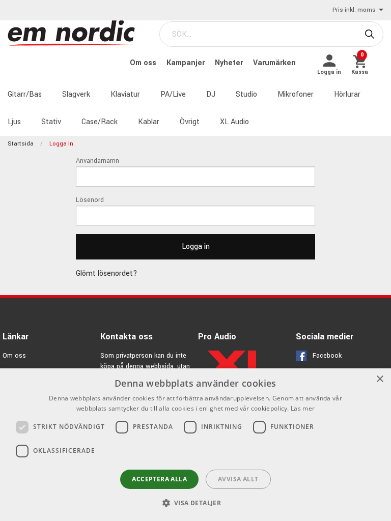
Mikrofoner (295, 94)
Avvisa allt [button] (238, 479)
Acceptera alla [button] (159, 479)
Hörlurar (347, 94)
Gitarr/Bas (25, 94)
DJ (210, 94)
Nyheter (230, 62)
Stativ (51, 122)
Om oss (144, 62)
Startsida (21, 143)
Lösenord (90, 200)
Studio (246, 94)
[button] (195, 503)
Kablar (148, 122)
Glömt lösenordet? (106, 273)
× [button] (379, 379)
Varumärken (274, 62)
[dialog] (195, 444)
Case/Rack (99, 122)
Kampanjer (186, 62)
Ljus (14, 122)
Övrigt (190, 122)
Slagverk (76, 94)
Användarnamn (97, 160)
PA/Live (173, 94)
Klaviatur (125, 94)
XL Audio (234, 122)
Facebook (327, 355)
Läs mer (303, 408)
